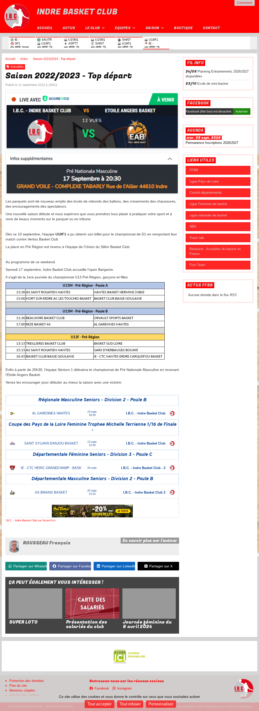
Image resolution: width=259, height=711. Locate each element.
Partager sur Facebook (74, 566)
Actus (69, 28)
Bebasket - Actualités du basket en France (215, 251)
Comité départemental (205, 192)
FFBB (193, 170)
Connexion (244, 3)
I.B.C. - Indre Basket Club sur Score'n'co (30, 520)
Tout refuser (130, 704)
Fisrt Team (197, 265)
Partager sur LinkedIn (118, 566)
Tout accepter (100, 704)
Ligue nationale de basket (208, 215)
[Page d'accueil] (17, 16)
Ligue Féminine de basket (208, 204)
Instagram (124, 688)
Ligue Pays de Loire (204, 181)
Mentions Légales (22, 690)
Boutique (183, 28)
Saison (152, 28)
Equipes (123, 28)
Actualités (17, 67)
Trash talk (196, 238)
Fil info (195, 63)
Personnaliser (161, 704)
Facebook (198, 103)
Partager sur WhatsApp (30, 566)
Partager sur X (160, 566)
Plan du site (18, 685)
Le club (93, 28)
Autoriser (241, 111)
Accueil (45, 28)
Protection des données (26, 681)
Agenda (195, 130)
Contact (211, 28)
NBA (192, 226)
